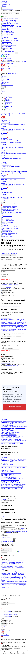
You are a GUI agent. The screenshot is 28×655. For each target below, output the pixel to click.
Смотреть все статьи (6, 516)
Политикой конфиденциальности (9, 284)
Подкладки (9, 581)
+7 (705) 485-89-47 (5, 68)
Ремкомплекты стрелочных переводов (16, 576)
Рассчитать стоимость (15, 406)
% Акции (3, 566)
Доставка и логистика (18, 560)
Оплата (10, 560)
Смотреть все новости (6, 537)
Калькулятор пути (5, 54)
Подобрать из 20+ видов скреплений (10, 306)
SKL (17, 566)
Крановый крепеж (6, 584)
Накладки (3, 581)
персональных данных (12, 365)
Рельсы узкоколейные (16, 578)
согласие (8, 281)
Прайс (2, 560)
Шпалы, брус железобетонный (9, 574)
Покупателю (4, 1)
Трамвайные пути (5, 578)
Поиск (17, 13)
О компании (4, 2)
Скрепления (12, 566)
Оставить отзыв (15, 563)
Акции (6, 560)
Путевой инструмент (16, 585)
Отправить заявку (5, 363)
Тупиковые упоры (6, 585)
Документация (4, 562)
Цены (7, 566)
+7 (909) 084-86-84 (7, 60)
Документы (4, 567)
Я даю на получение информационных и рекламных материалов (12, 287)
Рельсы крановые (21, 583)
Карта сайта (4, 588)
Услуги (9, 567)
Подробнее (3, 499)
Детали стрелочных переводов (9, 577)
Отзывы (8, 563)
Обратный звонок (5, 118)
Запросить (3, 296)
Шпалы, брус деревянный (17, 573)
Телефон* (3, 347)
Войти (3, 91)
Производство (19, 562)
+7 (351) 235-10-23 (9, 63)
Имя (2, 345)
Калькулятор (12, 562)
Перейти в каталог (5, 318)
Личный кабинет (6, 4)
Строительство (20, 567)
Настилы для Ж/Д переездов (18, 584)
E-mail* (3, 348)
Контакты (3, 569)
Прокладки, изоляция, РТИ (19, 581)
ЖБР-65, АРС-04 (21, 577)
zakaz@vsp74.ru (12, 73)
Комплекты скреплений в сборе (9, 572)
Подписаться (4, 535)
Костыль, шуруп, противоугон (9, 583)
